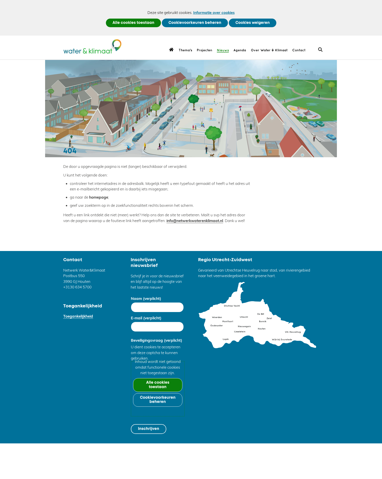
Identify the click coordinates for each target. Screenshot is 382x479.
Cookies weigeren (252, 23)
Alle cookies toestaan (133, 23)
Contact (299, 50)
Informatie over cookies (214, 12)
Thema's (185, 50)
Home (171, 49)
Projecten (204, 50)
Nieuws (223, 50)
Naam (146, 298)
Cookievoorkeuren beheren (194, 23)
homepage (98, 197)
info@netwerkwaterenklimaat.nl (194, 220)
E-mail (146, 318)
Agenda (239, 50)
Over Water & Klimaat (269, 50)
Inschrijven (148, 429)
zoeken (322, 51)
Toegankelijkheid (78, 316)
